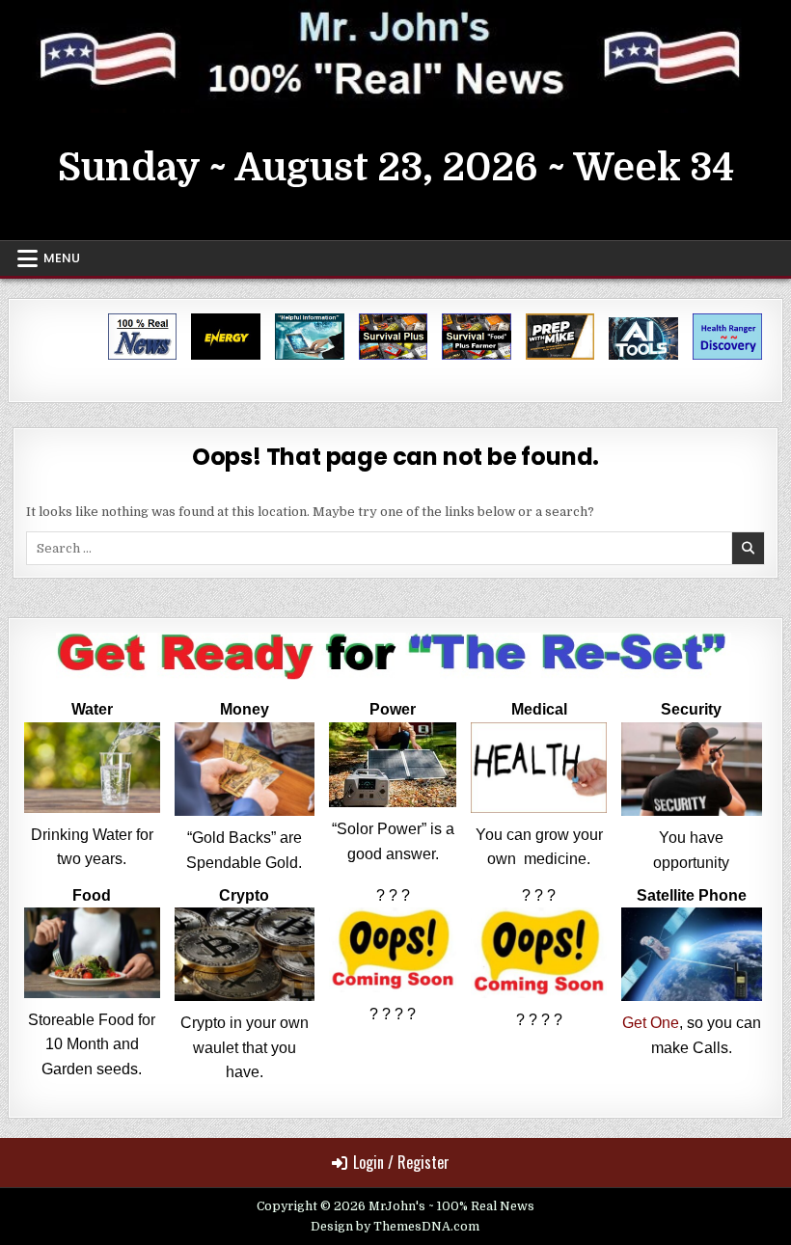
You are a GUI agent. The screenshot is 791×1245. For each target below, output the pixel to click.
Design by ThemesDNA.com (395, 1226)
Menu (61, 258)
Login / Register (401, 1162)
